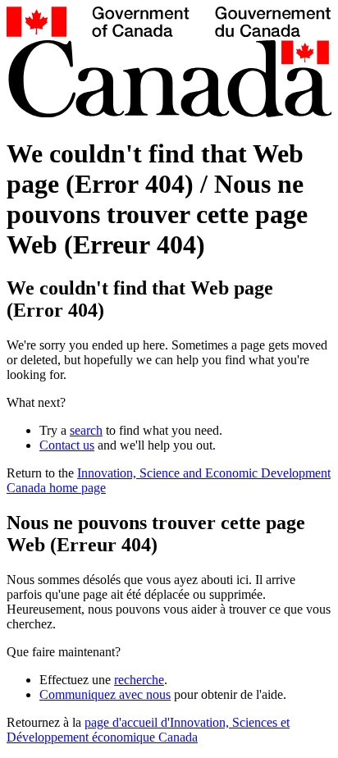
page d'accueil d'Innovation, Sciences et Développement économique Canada (148, 729)
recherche (139, 680)
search (86, 430)
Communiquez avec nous (105, 694)
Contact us (66, 445)
